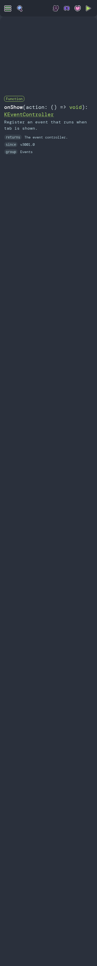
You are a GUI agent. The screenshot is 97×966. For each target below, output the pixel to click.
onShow (13, 107)
